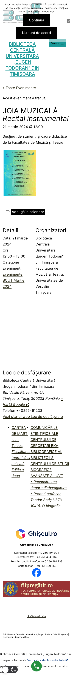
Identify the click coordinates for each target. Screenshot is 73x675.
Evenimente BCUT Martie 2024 (13, 280)
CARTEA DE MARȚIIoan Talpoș (21, 451)
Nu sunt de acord (36, 33)
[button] (10, 669)
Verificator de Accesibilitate (45, 660)
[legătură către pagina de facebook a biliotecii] (36, 572)
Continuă (36, 20)
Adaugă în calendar (28, 212)
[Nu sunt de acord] (68, 21)
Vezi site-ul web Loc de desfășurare (33, 416)
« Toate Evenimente (19, 88)
